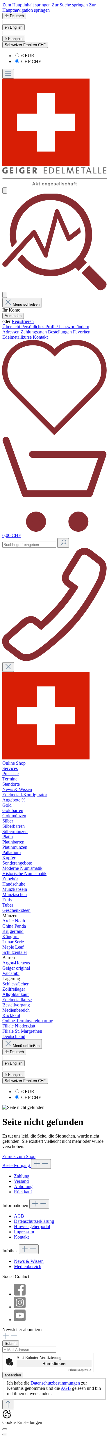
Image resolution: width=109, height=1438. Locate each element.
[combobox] (29, 545)
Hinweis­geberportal (32, 1226)
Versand (21, 1181)
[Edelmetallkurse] (54, 288)
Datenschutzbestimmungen (55, 1382)
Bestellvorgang (16, 1165)
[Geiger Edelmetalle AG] (46, 757)
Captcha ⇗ (80, 1369)
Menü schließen (26, 304)
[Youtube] (20, 1319)
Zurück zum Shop (18, 1156)
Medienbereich (27, 1266)
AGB (19, 1215)
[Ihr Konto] (4, 295)
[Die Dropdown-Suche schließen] (8, 667)
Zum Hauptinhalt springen (27, 4)
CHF (31, 61)
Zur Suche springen (70, 4)
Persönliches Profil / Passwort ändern (55, 326)
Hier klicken (54, 1363)
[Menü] (8, 74)
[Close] (4, 1434)
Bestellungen (60, 331)
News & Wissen (29, 1261)
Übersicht (11, 326)
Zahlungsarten (34, 331)
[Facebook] (20, 1293)
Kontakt (21, 1236)
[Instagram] (20, 1306)
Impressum (24, 1231)
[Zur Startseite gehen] (54, 184)
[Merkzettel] (54, 433)
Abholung (23, 1186)
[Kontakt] (4, 190)
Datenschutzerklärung (34, 1221)
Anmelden (13, 316)
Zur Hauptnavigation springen (49, 7)
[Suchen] (63, 543)
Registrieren (23, 321)
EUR (27, 55)
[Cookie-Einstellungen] (4, 1429)
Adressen (11, 331)
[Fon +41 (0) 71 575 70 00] (54, 659)
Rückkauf (23, 1191)
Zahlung (21, 1175)
